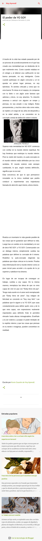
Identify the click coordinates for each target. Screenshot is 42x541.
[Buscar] (39, 3)
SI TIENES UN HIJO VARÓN (11, 515)
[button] (4, 24)
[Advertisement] (21, 43)
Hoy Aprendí (11, 3)
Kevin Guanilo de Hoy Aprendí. (23, 382)
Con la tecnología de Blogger (22, 538)
